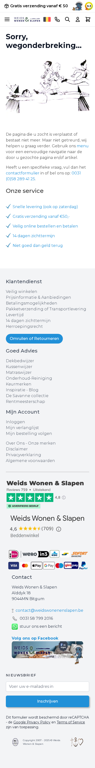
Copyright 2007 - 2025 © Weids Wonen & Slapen (41, 742)
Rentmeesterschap (25, 401)
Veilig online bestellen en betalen (45, 226)
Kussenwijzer (19, 366)
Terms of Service (71, 722)
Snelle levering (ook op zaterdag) (45, 206)
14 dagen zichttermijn (34, 236)
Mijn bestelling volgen (29, 433)
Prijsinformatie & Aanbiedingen (38, 297)
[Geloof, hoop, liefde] (76, 742)
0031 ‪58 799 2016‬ (36, 618)
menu (83, 146)
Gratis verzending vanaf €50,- (41, 216)
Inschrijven (47, 701)
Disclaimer (17, 449)
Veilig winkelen (21, 291)
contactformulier (22, 173)
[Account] (78, 19)
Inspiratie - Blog (22, 390)
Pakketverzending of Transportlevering (46, 309)
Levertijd (15, 315)
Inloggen (15, 422)
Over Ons (15, 443)
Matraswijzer (19, 372)
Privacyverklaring (23, 455)
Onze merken (42, 443)
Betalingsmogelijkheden (31, 303)
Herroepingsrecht (24, 326)
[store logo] (27, 19)
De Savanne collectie (27, 395)
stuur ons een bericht (41, 626)
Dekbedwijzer (20, 361)
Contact (22, 577)
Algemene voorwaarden (30, 460)
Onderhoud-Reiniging (29, 378)
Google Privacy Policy (31, 722)
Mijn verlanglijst (22, 427)
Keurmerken (18, 384)
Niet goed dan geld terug (38, 245)
